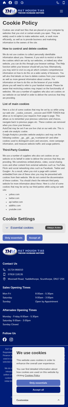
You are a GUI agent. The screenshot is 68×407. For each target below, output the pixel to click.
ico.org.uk (29, 70)
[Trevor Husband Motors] (4, 2)
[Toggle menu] (61, 11)
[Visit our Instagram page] (16, 2)
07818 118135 (15, 274)
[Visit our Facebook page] (10, 2)
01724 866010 (15, 269)
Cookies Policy (32, 375)
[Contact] (57, 2)
